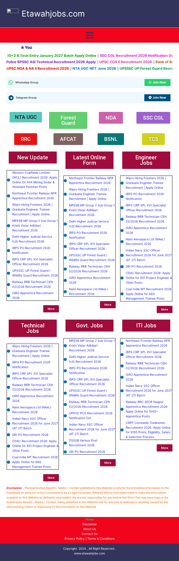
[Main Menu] (89, 35)
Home (89, 519)
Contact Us (90, 534)
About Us (89, 529)
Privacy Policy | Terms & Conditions (90, 538)
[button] (33, 157)
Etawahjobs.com (53, 14)
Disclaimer (89, 524)
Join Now (159, 82)
